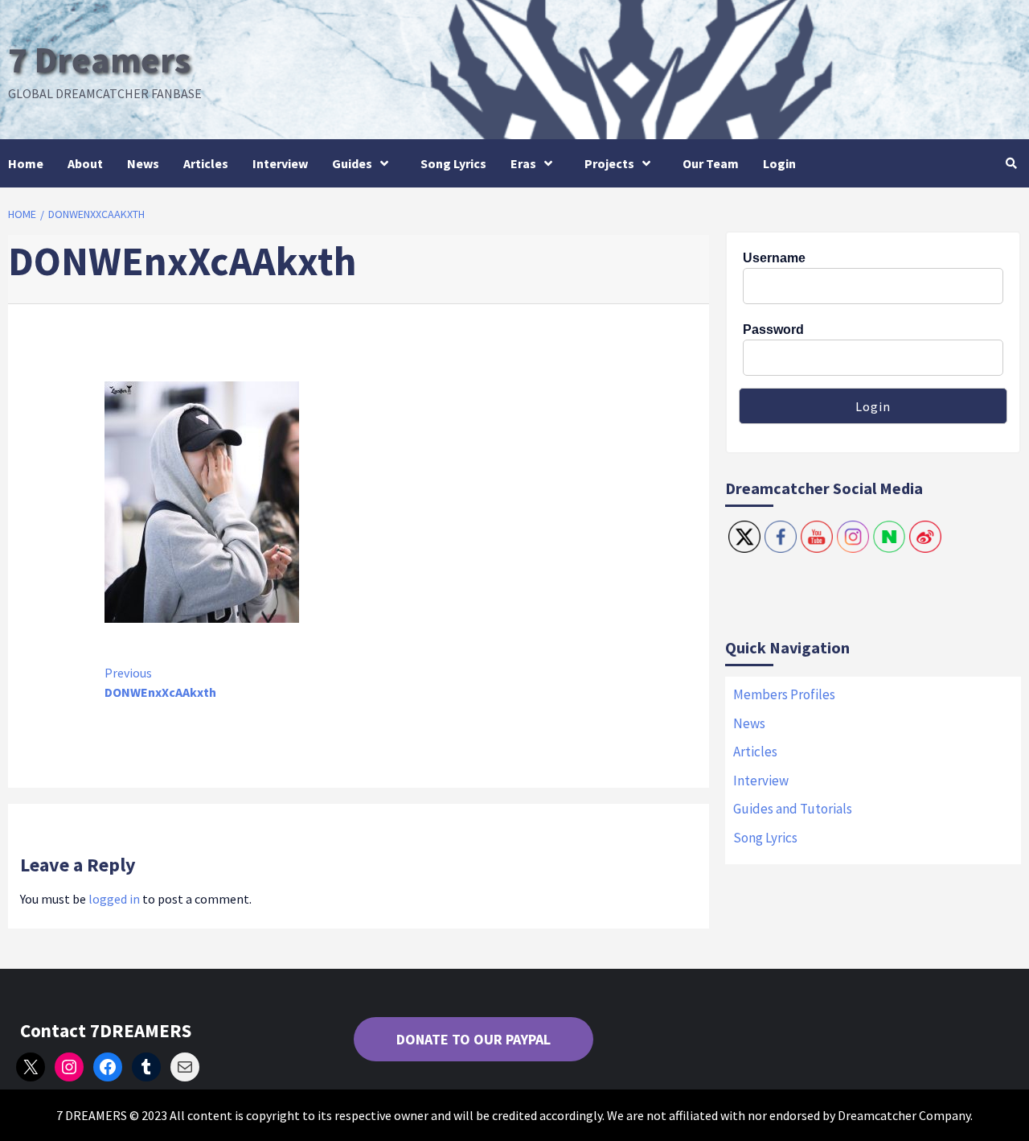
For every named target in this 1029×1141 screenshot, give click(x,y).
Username (774, 258)
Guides (352, 163)
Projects (609, 163)
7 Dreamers (99, 59)
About (85, 163)
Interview (280, 163)
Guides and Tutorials (792, 809)
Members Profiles (784, 694)
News (143, 163)
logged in (114, 899)
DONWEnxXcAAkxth (160, 682)
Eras (523, 163)
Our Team (711, 163)
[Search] (1011, 163)
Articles (205, 163)
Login (779, 163)
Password (773, 329)
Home (25, 163)
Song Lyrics (453, 163)
